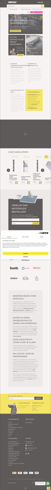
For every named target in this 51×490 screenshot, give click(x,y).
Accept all (25, 253)
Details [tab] (41, 236)
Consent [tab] (9, 236)
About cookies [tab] (25, 236)
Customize (25, 256)
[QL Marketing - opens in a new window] (43, 233)
